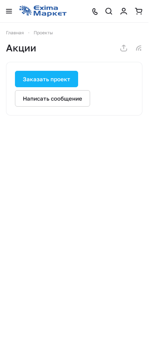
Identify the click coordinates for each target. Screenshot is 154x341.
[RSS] (138, 48)
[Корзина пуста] (138, 11)
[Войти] (123, 11)
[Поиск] (109, 11)
